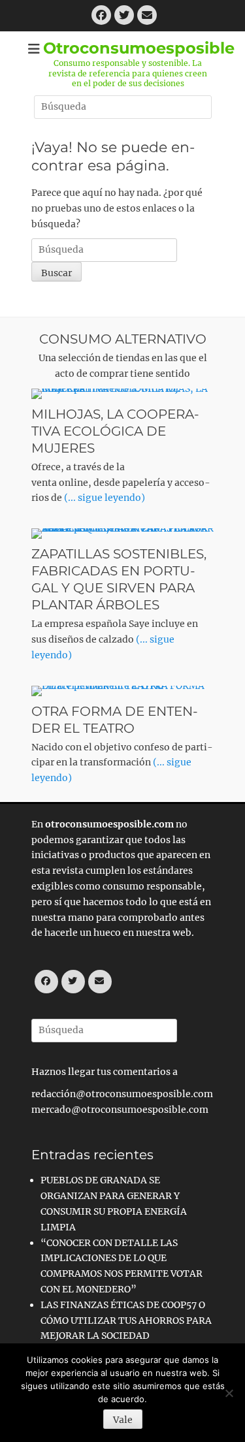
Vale (123, 1420)
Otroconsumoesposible (139, 48)
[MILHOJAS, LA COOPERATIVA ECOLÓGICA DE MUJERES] (122, 394)
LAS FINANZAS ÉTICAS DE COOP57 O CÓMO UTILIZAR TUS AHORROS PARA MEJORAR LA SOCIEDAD (126, 1320)
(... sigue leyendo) (104, 498)
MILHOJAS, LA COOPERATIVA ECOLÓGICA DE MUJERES (115, 431)
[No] (228, 1393)
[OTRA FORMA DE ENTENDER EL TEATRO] (122, 691)
